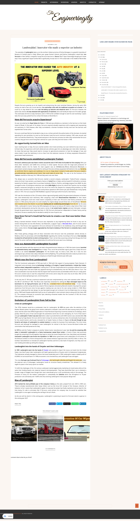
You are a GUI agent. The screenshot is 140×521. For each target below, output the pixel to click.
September (104, 77)
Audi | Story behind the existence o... (74, 438)
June (103, 71)
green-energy (112, 289)
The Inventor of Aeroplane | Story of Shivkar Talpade (118, 206)
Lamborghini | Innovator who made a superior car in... (114, 90)
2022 (101, 95)
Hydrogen (123, 287)
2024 (101, 100)
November (104, 82)
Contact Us (92, 2)
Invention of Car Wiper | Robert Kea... (47, 438)
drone (110, 295)
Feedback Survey (103, 328)
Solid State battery (124, 292)
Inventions (65, 2)
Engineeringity (17, 513)
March (103, 64)
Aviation (74, 2)
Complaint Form (102, 331)
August (103, 75)
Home (36, 2)
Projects (44, 2)
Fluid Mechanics (112, 292)
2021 (101, 57)
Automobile (54, 2)
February (104, 61)
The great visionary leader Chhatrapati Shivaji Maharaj (118, 216)
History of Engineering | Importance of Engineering (117, 236)
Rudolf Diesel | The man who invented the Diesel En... (114, 93)
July (102, 73)
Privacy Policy (102, 309)
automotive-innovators (52, 41)
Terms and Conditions (104, 312)
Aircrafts (103, 289)
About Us (83, 2)
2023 (101, 97)
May (103, 68)
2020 (101, 55)
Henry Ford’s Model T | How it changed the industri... (114, 87)
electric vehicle (114, 287)
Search (123, 267)
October (104, 80)
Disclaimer (101, 305)
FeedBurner (119, 187)
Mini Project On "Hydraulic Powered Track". (108, 116)
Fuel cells (121, 289)
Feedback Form (102, 325)
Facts (112, 281)
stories (103, 284)
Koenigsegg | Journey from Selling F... (22, 438)
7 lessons (110, 284)
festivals (103, 295)
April (103, 66)
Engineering (104, 287)
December (104, 84)
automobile (104, 281)
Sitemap (102, 2)
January (103, 59)
